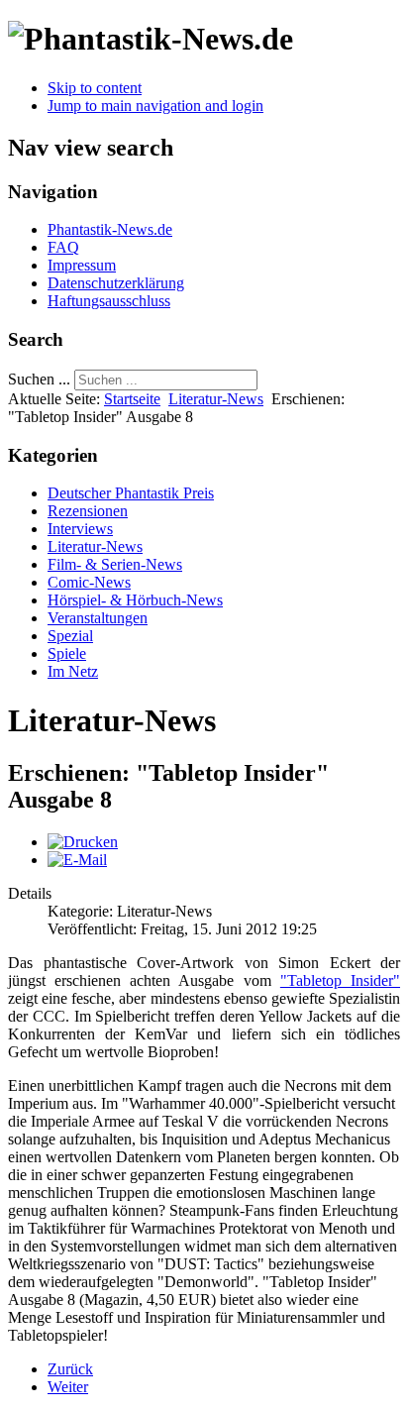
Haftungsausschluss (109, 300)
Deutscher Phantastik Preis (131, 493)
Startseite (132, 398)
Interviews (80, 528)
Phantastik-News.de (110, 229)
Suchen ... (39, 379)
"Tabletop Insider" (340, 980)
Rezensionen (88, 510)
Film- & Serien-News (115, 564)
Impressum (82, 265)
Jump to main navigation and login (155, 105)
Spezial (70, 635)
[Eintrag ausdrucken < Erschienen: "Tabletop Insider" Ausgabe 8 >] (83, 841)
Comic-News (89, 582)
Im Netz (73, 671)
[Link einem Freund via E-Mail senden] (77, 859)
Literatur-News (215, 398)
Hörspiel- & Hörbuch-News (135, 600)
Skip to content (95, 87)
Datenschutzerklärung (116, 282)
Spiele (67, 653)
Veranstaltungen (98, 617)
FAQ (63, 247)
